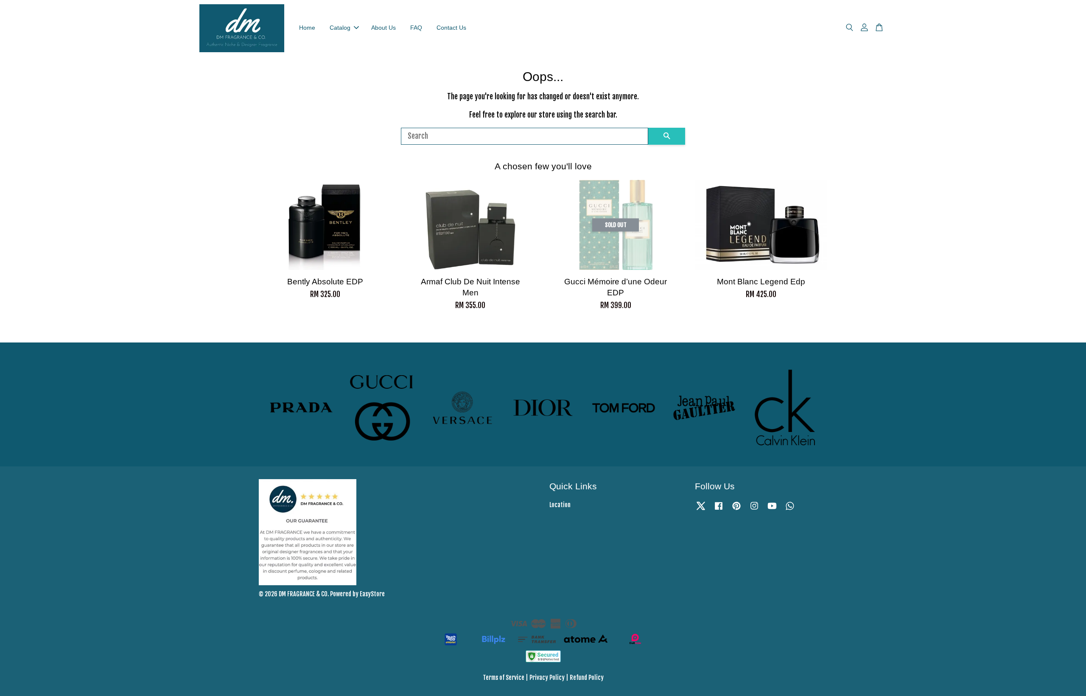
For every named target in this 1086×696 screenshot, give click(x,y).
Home (307, 27)
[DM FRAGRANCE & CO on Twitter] (701, 509)
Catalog (340, 27)
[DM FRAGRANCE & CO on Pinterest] (736, 509)
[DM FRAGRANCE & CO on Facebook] (719, 509)
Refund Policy (587, 678)
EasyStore (372, 594)
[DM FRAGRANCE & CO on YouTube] (772, 509)
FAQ (416, 27)
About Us (383, 27)
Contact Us (451, 27)
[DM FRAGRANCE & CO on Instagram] (754, 509)
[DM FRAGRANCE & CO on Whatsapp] (790, 509)
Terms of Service (503, 678)
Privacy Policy (547, 678)
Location (560, 505)
